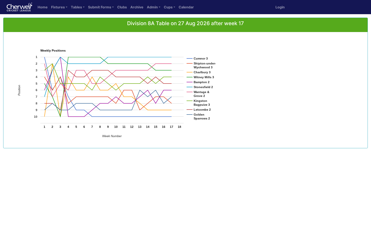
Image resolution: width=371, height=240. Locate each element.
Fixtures (58, 7)
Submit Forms (99, 7)
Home (43, 7)
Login (280, 7)
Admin (152, 7)
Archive (136, 7)
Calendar (186, 7)
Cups (168, 7)
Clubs (122, 7)
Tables (76, 7)
